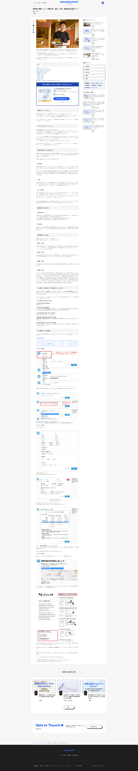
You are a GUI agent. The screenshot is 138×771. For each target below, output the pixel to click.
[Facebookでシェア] (33, 29)
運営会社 (41, 765)
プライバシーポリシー (60, 765)
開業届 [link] (93, 35)
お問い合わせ (75, 755)
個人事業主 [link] (97, 59)
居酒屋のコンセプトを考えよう (42, 67)
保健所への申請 (40, 74)
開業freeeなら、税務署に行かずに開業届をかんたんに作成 (48, 80)
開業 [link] (93, 27)
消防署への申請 (40, 76)
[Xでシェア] (33, 25)
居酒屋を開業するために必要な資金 (43, 70)
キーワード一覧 (37, 2)
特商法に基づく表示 (48, 765)
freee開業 (55, 88)
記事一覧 (44, 2)
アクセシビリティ (69, 765)
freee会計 (49, 659)
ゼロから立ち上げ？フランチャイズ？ (44, 69)
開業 (35, 13)
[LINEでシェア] (33, 27)
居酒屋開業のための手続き (41, 73)
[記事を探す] (103, 3)
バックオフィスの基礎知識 (77, 765)
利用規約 (54, 765)
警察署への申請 (40, 77)
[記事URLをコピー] (33, 32)
